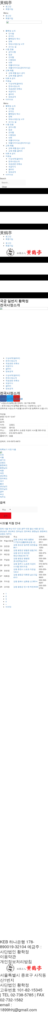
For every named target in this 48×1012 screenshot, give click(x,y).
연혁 (10, 41)
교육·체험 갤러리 (15, 75)
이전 (10, 449)
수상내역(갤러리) (15, 83)
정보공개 (12, 96)
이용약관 (8, 956)
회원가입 (9, 9)
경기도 (3, 460)
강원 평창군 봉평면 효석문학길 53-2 (21, 559)
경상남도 (3, 486)
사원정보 (12, 59)
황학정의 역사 (14, 38)
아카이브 (9, 99)
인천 (2, 454)
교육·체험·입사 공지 (16, 73)
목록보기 (3, 449)
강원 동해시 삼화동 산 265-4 (25, 581)
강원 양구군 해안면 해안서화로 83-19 (21, 554)
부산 (2, 494)
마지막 (8, 606)
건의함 (11, 57)
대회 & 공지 (10, 78)
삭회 (10, 62)
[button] (24, 13)
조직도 (11, 36)
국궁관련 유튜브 (15, 88)
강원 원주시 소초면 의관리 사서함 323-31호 (24, 565)
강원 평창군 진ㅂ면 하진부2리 (26, 586)
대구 (2, 481)
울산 (2, 483)
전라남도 (3, 489)
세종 (2, 470)
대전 (2, 473)
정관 (10, 54)
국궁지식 (12, 91)
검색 (5, 515)
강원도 (3, 462)
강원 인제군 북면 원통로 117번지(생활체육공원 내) (24, 540)
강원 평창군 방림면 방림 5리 (25, 550)
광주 (2, 491)
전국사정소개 (14, 86)
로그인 (8, 6)
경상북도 (3, 475)
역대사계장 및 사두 (16, 44)
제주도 (3, 496)
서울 (2, 457)
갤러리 (11, 94)
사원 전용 (10, 49)
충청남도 (3, 467)
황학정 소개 (10, 30)
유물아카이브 (14, 65)
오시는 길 (12, 46)
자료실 (8, 81)
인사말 (11, 33)
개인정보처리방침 (16, 961)
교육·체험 (10, 70)
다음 (14, 449)
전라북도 (3, 478)
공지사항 (12, 52)
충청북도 (3, 465)
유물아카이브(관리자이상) (19, 67)
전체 (2, 528)
